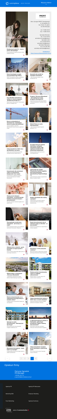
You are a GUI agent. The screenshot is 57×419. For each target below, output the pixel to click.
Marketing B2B (9, 393)
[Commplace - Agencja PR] (17, 410)
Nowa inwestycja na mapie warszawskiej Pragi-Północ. (14, 74)
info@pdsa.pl (46, 51)
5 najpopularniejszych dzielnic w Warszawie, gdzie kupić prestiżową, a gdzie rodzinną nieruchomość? (39, 322)
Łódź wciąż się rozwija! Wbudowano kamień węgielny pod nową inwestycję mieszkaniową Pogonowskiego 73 (38, 172)
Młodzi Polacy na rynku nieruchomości (36, 124)
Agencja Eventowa (33, 401)
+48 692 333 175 (19, 375)
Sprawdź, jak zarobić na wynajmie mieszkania (36, 74)
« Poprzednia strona (7, 358)
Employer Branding (34, 393)
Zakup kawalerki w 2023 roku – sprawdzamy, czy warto (15, 149)
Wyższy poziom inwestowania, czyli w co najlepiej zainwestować (38, 273)
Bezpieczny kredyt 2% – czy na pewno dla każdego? (15, 49)
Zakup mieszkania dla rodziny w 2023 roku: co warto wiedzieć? (38, 299)
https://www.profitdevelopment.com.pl (41, 53)
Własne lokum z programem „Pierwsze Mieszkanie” (14, 274)
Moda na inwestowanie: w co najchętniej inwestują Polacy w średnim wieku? (15, 298)
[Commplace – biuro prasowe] (18, 3)
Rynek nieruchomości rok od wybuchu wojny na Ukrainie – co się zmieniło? (39, 224)
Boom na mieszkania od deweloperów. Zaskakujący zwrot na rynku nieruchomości (15, 123)
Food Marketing (10, 401)
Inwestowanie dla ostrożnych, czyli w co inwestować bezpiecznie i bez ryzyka (15, 172)
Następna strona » (49, 358)
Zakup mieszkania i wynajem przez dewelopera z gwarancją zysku (38, 348)
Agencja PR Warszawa (34, 386)
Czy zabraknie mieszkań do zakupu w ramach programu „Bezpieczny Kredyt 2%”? (14, 99)
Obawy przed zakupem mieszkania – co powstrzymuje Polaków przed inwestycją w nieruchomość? (15, 198)
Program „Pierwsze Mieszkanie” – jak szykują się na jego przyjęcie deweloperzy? (39, 98)
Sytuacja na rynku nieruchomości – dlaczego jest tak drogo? (15, 323)
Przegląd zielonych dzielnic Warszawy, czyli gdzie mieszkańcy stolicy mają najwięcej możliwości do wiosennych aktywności (37, 147)
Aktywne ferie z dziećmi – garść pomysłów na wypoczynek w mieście (15, 248)
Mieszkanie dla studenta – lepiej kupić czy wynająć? (15, 349)
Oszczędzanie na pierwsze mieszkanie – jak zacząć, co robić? (14, 224)
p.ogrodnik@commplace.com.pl (23, 377)
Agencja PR (9, 386)
